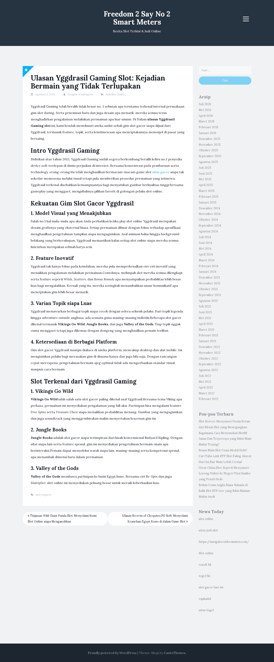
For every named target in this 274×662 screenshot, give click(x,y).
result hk (205, 564)
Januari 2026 (207, 133)
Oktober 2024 (208, 220)
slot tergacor (44, 494)
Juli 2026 (205, 104)
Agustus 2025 (208, 162)
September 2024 (210, 225)
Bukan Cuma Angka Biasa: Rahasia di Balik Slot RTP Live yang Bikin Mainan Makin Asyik (224, 490)
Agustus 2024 (208, 231)
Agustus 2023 (208, 301)
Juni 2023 (205, 312)
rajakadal (205, 599)
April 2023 (206, 324)
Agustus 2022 (208, 370)
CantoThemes (175, 653)
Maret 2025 (207, 191)
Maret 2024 (206, 260)
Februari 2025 (208, 196)
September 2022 (210, 364)
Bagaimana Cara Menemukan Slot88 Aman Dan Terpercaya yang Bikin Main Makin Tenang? (225, 438)
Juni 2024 (205, 243)
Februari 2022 (208, 399)
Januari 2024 (207, 272)
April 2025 (206, 185)
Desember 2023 (209, 277)
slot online (206, 519)
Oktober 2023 (208, 289)
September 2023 (210, 295)
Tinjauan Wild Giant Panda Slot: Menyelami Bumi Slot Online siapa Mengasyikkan (62, 518)
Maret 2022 (206, 393)
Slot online (206, 553)
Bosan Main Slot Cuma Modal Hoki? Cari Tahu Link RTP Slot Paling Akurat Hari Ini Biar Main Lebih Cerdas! (225, 456)
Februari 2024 (208, 266)
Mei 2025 (205, 179)
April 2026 (206, 116)
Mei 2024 (205, 248)
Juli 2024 (205, 237)
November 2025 (210, 144)
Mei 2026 (205, 110)
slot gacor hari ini (211, 587)
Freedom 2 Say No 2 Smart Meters (137, 17)
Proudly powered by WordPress (112, 653)
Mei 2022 (205, 381)
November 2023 (209, 283)
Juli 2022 (205, 376)
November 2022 (209, 353)
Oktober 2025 (208, 150)
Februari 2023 (208, 335)
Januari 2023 (207, 341)
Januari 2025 (207, 202)
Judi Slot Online (115, 94)
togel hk (204, 576)
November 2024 (209, 214)
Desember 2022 (209, 347)
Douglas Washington (80, 94)
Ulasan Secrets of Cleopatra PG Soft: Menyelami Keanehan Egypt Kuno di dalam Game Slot (155, 518)
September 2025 (210, 156)
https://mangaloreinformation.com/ (224, 542)
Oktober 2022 (208, 358)
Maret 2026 (206, 121)
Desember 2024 (209, 208)
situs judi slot (208, 530)
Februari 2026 (208, 127)
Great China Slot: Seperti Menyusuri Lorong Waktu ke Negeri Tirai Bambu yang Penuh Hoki (225, 473)
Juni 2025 (205, 173)
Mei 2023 (205, 318)
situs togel (206, 610)
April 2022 (206, 387)
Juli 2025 (205, 168)
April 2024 (206, 254)
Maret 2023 (206, 330)
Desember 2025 (209, 139)
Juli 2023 (205, 306)
